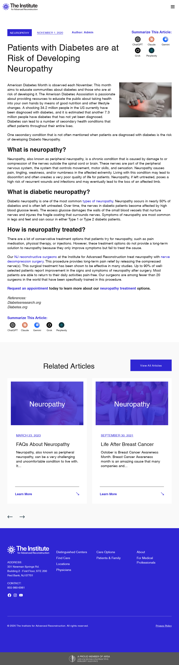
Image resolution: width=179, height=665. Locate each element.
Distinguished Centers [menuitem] (71, 551)
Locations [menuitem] (63, 563)
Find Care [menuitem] (63, 557)
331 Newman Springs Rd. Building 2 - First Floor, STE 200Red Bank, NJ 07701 (27, 571)
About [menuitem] (141, 551)
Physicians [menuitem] (63, 569)
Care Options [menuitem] (105, 551)
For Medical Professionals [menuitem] (146, 560)
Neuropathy (19, 32)
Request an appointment (27, 288)
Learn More (23, 494)
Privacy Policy (164, 625)
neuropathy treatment (118, 288)
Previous (10, 516)
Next (22, 516)
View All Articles (151, 365)
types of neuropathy (98, 201)
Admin (89, 32)
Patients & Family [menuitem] (108, 557)
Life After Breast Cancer (127, 443)
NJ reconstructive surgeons (35, 256)
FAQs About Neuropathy (43, 443)
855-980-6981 (16, 587)
